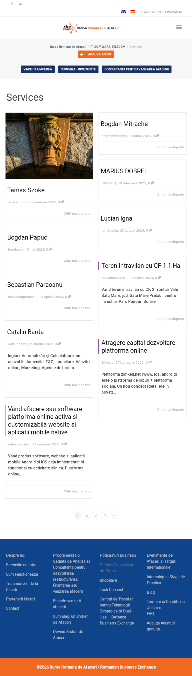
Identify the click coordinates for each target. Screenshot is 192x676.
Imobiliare (108, 580)
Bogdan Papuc (27, 237)
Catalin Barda (25, 332)
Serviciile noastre (21, 564)
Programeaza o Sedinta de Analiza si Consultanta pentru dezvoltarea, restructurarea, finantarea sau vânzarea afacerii (71, 573)
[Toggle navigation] (179, 27)
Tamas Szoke (25, 190)
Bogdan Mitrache (124, 124)
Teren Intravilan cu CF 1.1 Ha (141, 265)
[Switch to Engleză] (123, 12)
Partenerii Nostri (20, 599)
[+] (49, 146)
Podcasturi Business (118, 555)
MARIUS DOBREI (123, 171)
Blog (151, 592)
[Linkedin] (20, 4)
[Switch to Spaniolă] (132, 12)
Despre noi (15, 555)
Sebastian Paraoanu (34, 284)
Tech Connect (111, 589)
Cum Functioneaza (22, 574)
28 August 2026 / (161, 12)
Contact (12, 608)
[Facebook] (12, 4)
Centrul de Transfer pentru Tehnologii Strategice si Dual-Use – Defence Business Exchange (117, 611)
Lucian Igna (116, 218)
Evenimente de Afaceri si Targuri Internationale (161, 561)
